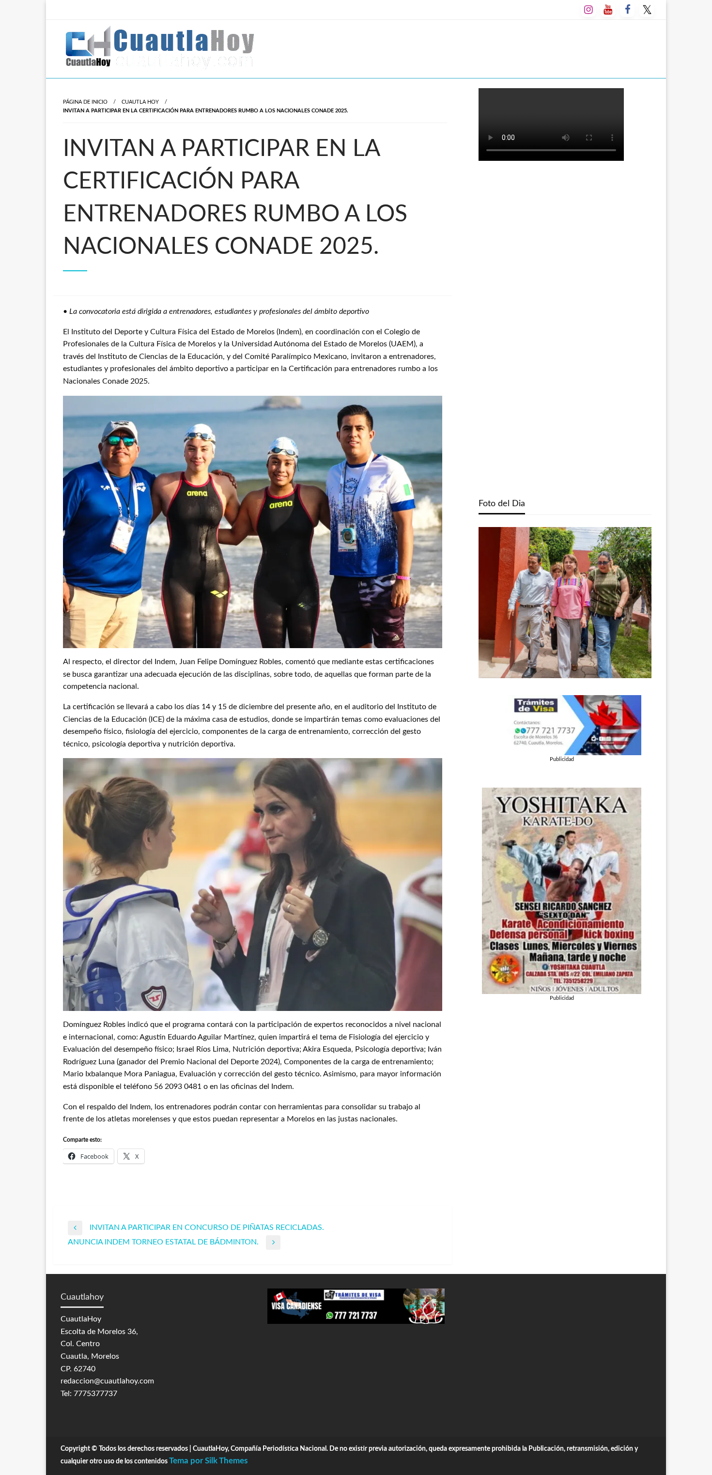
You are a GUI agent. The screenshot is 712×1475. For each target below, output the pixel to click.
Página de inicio (85, 102)
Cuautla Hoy (140, 102)
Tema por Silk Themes (208, 1461)
